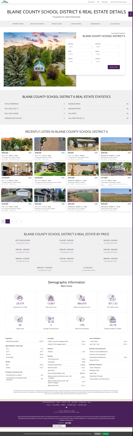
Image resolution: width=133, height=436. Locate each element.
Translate (78, 426)
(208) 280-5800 (91, 2)
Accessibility (56, 405)
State (58, 402)
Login (112, 2)
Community (82, 402)
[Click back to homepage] (4, 1)
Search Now (114, 67)
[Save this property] (30, 139)
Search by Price (76, 24)
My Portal (105, 2)
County (64, 402)
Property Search (18, 24)
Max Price (98, 44)
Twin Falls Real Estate (48, 402)
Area (89, 402)
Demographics (95, 24)
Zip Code (74, 402)
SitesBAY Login (82, 405)
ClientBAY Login (71, 405)
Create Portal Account (121, 2)
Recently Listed (57, 24)
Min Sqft (70, 58)
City (69, 402)
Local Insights (115, 24)
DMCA (63, 405)
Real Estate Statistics (37, 24)
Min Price (70, 44)
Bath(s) (97, 51)
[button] (130, 14)
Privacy (48, 405)
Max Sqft (97, 58)
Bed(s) (70, 51)
